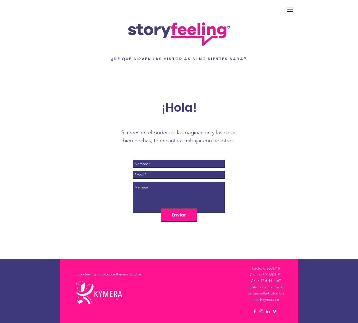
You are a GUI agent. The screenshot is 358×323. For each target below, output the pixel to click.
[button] (290, 10)
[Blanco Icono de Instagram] (261, 311)
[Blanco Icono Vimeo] (274, 311)
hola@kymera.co (266, 299)
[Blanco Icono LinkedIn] (267, 311)
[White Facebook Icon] (254, 311)
